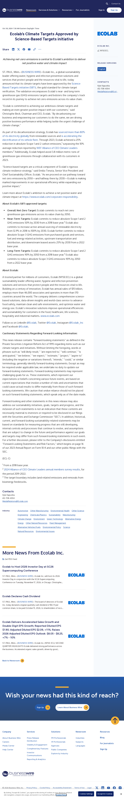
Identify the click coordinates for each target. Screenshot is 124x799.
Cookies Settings (86, 794)
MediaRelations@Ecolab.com (15, 501)
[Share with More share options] (40, 49)
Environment (39, 519)
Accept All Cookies (104, 794)
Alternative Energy (73, 519)
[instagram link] (120, 787)
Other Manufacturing (39, 511)
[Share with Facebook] (24, 49)
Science (66, 527)
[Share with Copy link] (34, 49)
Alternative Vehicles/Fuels (29, 527)
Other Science (78, 511)
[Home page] (12, 10)
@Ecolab (31, 322)
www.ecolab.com (50, 315)
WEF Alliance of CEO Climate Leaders (57, 147)
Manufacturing (69, 515)
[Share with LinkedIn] (13, 49)
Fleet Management (58, 523)
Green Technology (55, 519)
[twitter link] (96, 788)
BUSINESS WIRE (31, 71)
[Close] (121, 794)
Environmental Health (60, 511)
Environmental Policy (52, 527)
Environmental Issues (45, 531)
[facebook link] (114, 787)
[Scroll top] (115, 720)
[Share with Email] (29, 49)
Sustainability (55, 515)
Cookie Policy (61, 795)
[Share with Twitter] (18, 49)
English (101, 69)
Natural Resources (26, 531)
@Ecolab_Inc (76, 322)
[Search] (107, 4)
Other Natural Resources (36, 523)
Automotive (23, 511)
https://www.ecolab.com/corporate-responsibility (50, 196)
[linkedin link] (102, 787)
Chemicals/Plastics (38, 515)
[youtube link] (108, 788)
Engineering (23, 515)
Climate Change (24, 519)
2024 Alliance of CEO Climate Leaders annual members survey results (42, 469)
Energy (21, 523)
